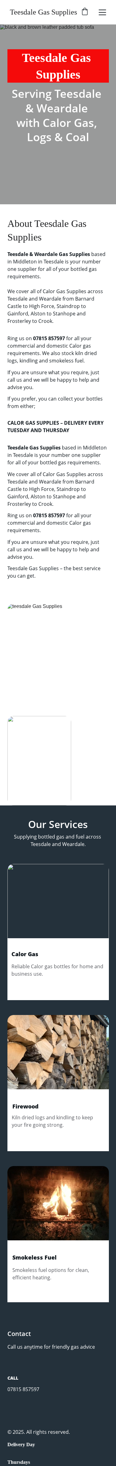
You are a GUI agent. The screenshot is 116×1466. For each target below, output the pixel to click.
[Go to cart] (85, 12)
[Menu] (102, 12)
